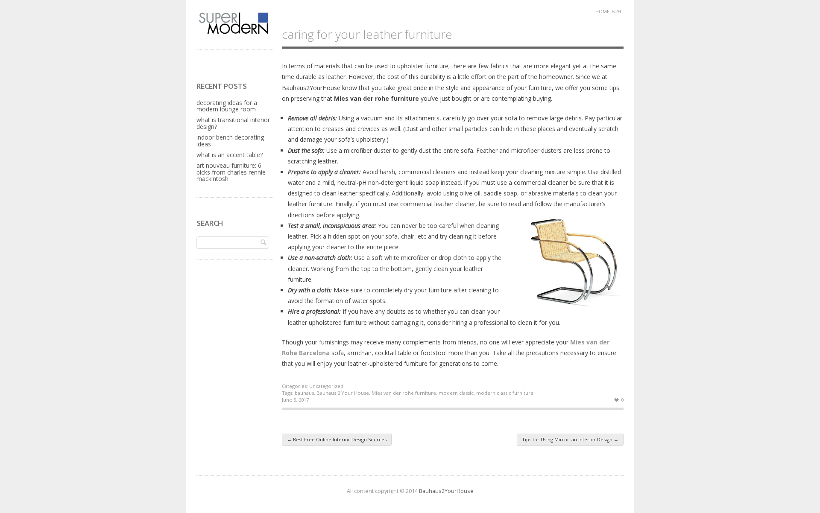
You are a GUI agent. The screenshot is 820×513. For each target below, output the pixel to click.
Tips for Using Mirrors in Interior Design (570, 439)
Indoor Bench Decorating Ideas (230, 140)
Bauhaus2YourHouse (446, 491)
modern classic (456, 393)
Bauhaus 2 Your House (342, 393)
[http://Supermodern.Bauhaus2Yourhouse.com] (234, 33)
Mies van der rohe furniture (404, 393)
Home (602, 11)
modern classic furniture (504, 393)
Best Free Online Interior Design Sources (337, 439)
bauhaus (304, 393)
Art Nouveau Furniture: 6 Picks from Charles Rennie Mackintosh (231, 172)
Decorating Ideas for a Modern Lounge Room (226, 106)
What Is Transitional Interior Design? (233, 123)
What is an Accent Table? (229, 155)
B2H (616, 11)
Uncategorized (326, 386)
